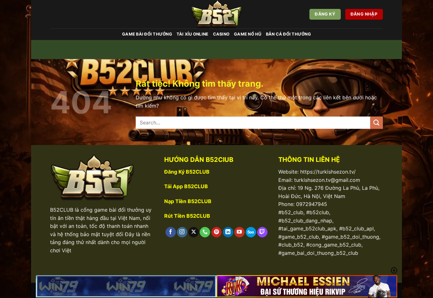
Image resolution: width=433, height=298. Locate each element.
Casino (221, 34)
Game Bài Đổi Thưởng (147, 34)
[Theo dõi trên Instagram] (182, 232)
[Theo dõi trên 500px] (251, 232)
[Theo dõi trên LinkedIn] (228, 232)
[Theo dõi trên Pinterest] (216, 232)
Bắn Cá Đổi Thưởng (288, 34)
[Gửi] (376, 122)
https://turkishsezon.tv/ (328, 172)
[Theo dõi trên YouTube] (239, 232)
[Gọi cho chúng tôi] (205, 232)
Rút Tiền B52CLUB (187, 216)
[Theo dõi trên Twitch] (262, 232)
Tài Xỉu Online (193, 34)
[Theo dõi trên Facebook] (170, 232)
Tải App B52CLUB (186, 186)
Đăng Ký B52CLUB (187, 172)
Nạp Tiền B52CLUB (187, 201)
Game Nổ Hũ (248, 34)
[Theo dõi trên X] (193, 232)
